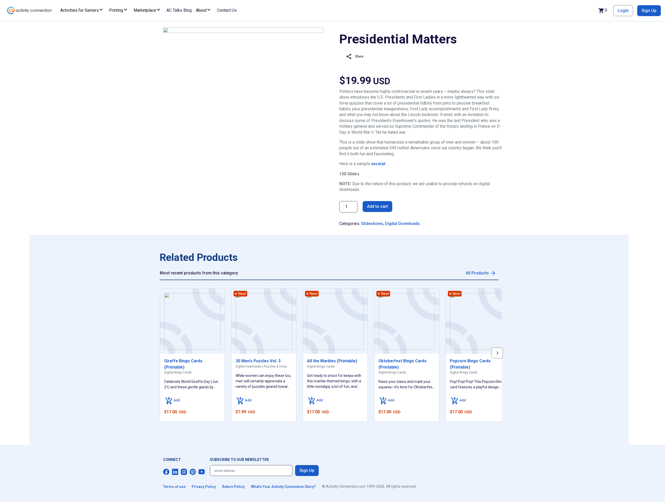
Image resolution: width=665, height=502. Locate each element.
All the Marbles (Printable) (332, 360)
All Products (477, 273)
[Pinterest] (193, 472)
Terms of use (174, 487)
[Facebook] (166, 472)
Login (623, 10)
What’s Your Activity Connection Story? (283, 487)
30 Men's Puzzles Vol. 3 (258, 360)
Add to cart (377, 206)
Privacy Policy (204, 487)
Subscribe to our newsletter (239, 460)
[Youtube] (201, 472)
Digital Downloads (402, 223)
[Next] (497, 352)
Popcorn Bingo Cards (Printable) (470, 364)
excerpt (378, 163)
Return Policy (233, 487)
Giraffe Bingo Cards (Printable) (183, 364)
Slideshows (372, 223)
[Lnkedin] (175, 472)
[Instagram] (184, 472)
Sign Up (649, 10)
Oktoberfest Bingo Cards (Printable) (402, 364)
